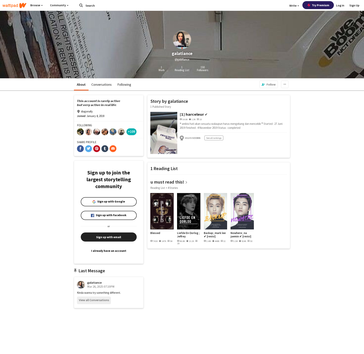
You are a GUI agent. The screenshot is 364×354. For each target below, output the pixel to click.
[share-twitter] (88, 148)
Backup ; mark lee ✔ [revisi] (215, 234)
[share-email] (113, 148)
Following (124, 84)
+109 (131, 131)
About (81, 84)
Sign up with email (108, 237)
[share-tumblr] (104, 148)
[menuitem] (268, 84)
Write (293, 5)
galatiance (94, 282)
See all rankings (213, 138)
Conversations (101, 84)
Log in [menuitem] (340, 5)
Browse (35, 5)
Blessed (155, 233)
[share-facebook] (80, 148)
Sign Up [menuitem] (354, 5)
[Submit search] (81, 5)
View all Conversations (94, 300)
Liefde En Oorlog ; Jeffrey (188, 234)
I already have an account (108, 251)
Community (58, 5)
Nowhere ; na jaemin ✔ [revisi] (241, 234)
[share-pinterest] (96, 148)
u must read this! (167, 182)
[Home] (14, 5)
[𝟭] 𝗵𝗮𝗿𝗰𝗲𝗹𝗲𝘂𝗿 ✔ (194, 114)
